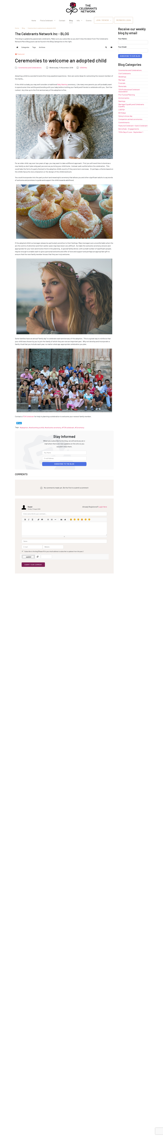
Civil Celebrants (124, 73)
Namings (121, 101)
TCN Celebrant (28, 416)
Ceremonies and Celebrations (29, 67)
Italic (28, 519)
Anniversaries (123, 98)
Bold (25, 519)
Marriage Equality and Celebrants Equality (131, 105)
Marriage (121, 80)
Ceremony (80, 427)
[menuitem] (33, 20)
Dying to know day (125, 116)
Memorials (122, 86)
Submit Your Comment (33, 565)
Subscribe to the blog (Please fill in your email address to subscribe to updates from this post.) (53, 551)
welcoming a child (37, 427)
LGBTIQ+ (121, 109)
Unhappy (85, 519)
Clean (65, 519)
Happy (71, 519)
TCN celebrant (68, 427)
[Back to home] (81, 8)
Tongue (82, 519)
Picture (42, 519)
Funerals (121, 83)
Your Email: (122, 47)
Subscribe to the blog (64, 464)
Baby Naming (62, 84)
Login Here (102, 507)
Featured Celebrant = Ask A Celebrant (133, 126)
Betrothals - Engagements (128, 129)
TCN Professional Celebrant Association (129, 90)
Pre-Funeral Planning (126, 95)
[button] (106, 47)
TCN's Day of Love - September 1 (130, 132)
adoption (24, 427)
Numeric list (51, 519)
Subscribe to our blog (130, 56)
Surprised (78, 519)
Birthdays (122, 113)
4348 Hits (83, 67)
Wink (89, 519)
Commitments (124, 122)
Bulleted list (48, 519)
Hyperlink (38, 519)
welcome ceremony (53, 427)
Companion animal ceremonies (130, 119)
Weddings (122, 77)
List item (55, 519)
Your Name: (122, 39)
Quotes (61, 519)
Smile (74, 519)
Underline (32, 519)
